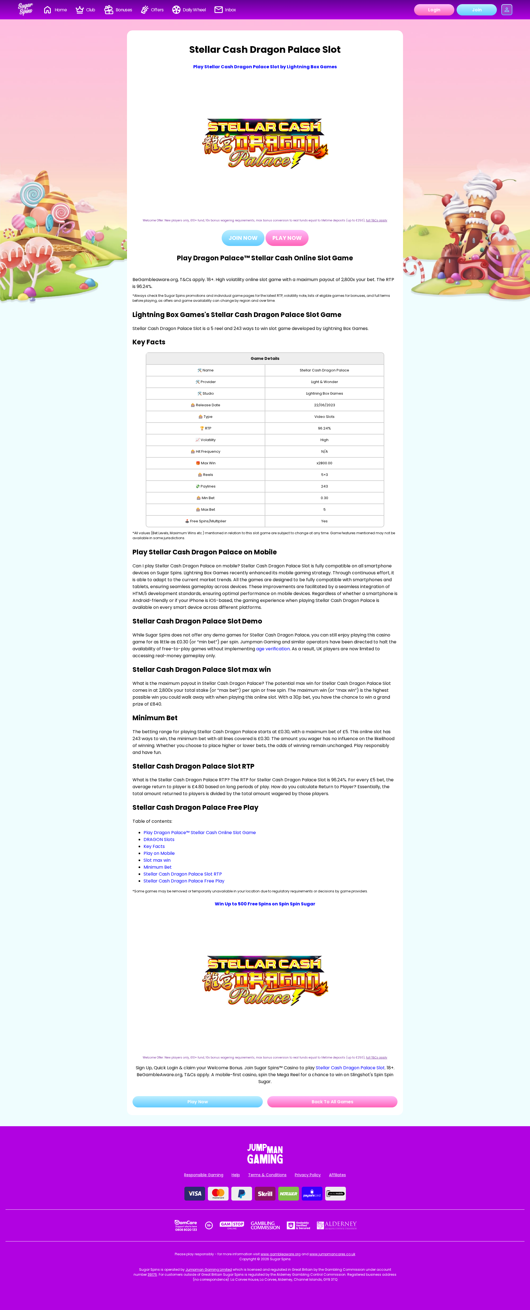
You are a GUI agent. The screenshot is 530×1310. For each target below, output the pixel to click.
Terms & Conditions (267, 1175)
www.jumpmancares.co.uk (332, 1254)
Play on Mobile (159, 853)
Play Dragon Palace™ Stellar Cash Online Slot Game (200, 832)
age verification (273, 649)
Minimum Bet (158, 867)
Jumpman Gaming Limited (209, 1269)
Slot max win (157, 860)
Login (434, 10)
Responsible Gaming (203, 1175)
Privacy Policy (308, 1175)
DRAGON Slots (159, 839)
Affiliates (337, 1175)
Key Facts (154, 846)
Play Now (287, 238)
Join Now (243, 238)
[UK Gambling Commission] (265, 1225)
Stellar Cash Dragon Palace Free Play (184, 881)
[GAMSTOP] (232, 1225)
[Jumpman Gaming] (265, 1162)
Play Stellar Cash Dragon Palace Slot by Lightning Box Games (265, 67)
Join (477, 10)
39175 (152, 1274)
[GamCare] (185, 1225)
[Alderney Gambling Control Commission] (337, 1225)
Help (236, 1175)
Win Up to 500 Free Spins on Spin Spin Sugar (265, 904)
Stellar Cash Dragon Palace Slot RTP (183, 874)
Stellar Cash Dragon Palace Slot (350, 1068)
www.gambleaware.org (281, 1254)
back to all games (332, 1102)
